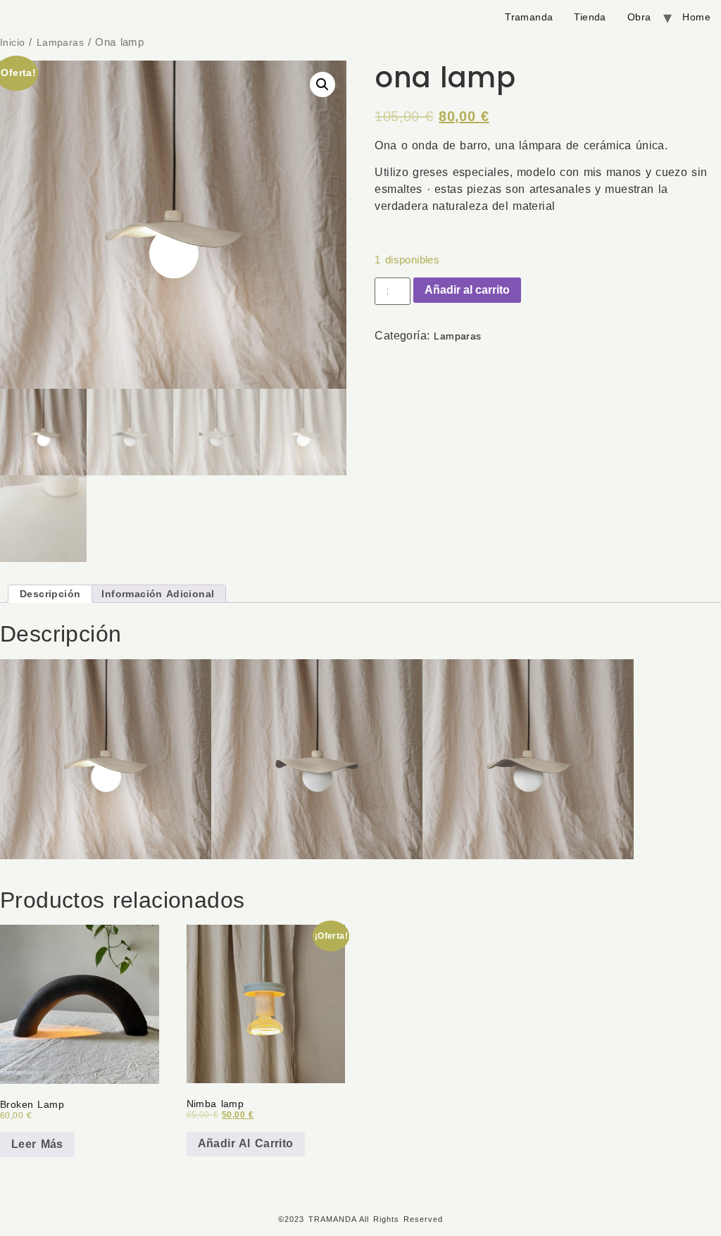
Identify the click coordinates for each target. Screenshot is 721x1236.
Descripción (50, 594)
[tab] (50, 594)
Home (696, 17)
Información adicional (157, 594)
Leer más (37, 1144)
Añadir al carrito (467, 290)
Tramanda (529, 17)
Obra (639, 17)
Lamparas (60, 42)
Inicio (12, 42)
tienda (590, 17)
